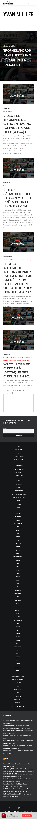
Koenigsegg (18, 590)
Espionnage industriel (19, 497)
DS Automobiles (17, 557)
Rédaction (13, 260)
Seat (18, 650)
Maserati (17, 610)
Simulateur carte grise (17, 676)
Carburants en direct (18, 706)
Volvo (18, 670)
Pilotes (30, 357)
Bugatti (18, 537)
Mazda (18, 613)
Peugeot (18, 637)
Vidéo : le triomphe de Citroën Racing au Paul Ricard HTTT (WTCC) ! (17, 124)
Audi (18, 527)
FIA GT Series (7, 357)
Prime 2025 (18, 696)
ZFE (18, 686)
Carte (18, 446)
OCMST (19, 504)
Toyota (18, 663)
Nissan (18, 627)
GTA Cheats (19, 484)
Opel (31, 260)
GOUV (18, 693)
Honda (18, 570)
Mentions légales (18, 460)
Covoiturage (17, 689)
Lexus (17, 603)
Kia (18, 587)
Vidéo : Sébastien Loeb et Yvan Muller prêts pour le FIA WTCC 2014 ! (17, 198)
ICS (19, 507)
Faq (18, 453)
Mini (18, 623)
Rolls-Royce (17, 647)
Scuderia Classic (19, 476)
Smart (18, 657)
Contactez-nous (18, 456)
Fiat (18, 563)
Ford (18, 567)
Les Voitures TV (19, 466)
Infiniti (18, 577)
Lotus (18, 607)
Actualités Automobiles (22, 260)
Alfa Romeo (6, 260)
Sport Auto (22, 360)
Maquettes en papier (18, 679)
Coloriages (18, 683)
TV (6, 759)
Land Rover (18, 600)
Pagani (18, 633)
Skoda (18, 653)
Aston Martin (18, 523)
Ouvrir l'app (26, 815)
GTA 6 (19, 481)
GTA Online (19, 487)
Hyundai (18, 573)
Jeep (18, 583)
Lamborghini (18, 593)
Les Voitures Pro (19, 469)
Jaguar (18, 580)
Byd (18, 540)
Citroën (5, 111)
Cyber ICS (19, 501)
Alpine (18, 520)
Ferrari (18, 560)
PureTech (17, 703)
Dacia (17, 553)
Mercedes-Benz (18, 620)
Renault (18, 643)
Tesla (17, 660)
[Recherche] (27, 3)
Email (5, 428)
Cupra (18, 550)
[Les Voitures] (9, 2)
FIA (17, 360)
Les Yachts (19, 472)
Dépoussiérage (19, 491)
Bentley (18, 530)
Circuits (19, 357)
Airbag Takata (18, 699)
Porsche (18, 640)
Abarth (18, 513)
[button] (32, 2)
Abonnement (18, 450)
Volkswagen (18, 667)
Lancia (18, 597)
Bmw (18, 533)
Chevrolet (25, 357)
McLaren (18, 617)
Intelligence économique (19, 494)
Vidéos (10, 111)
